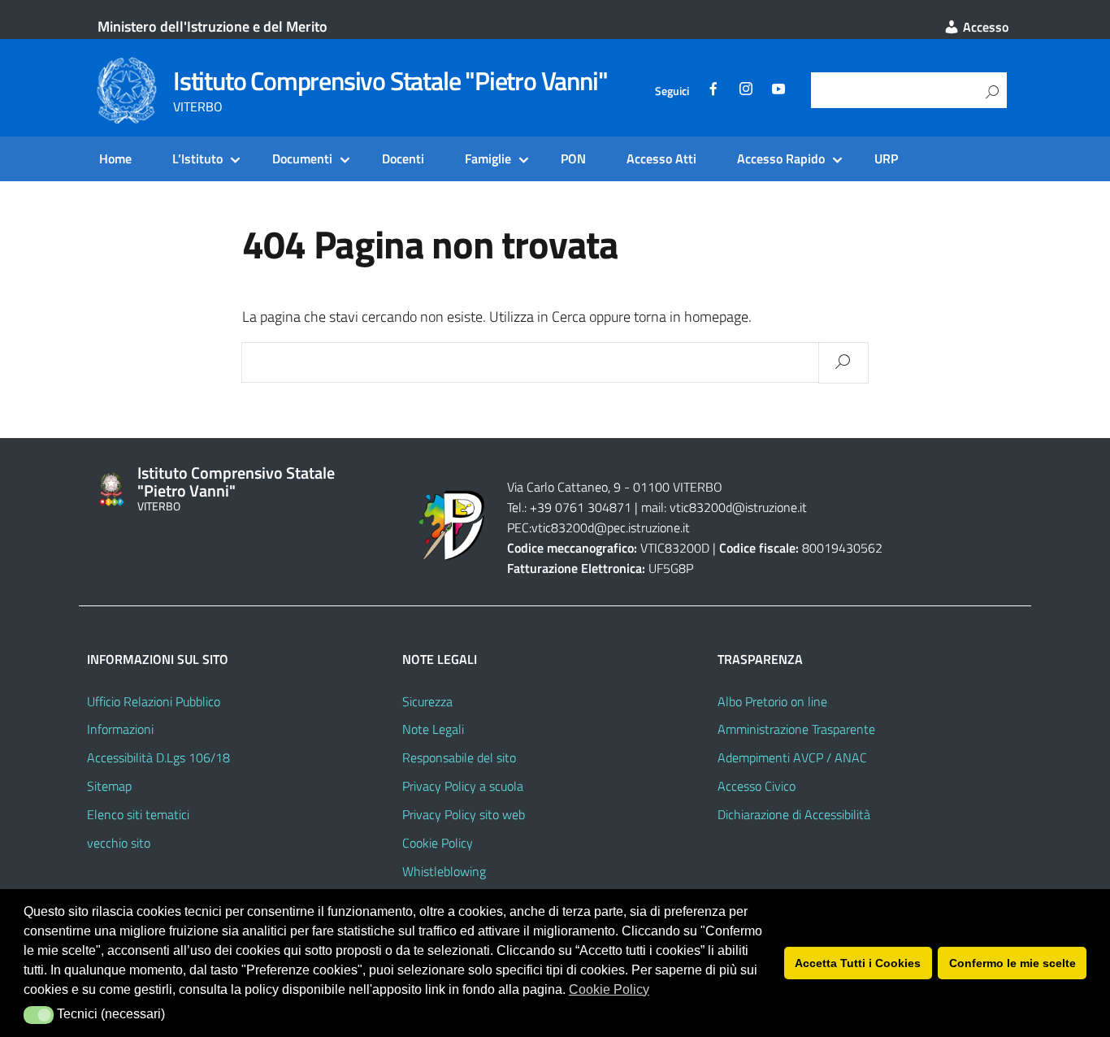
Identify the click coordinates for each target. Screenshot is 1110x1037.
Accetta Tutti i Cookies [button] (858, 963)
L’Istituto (197, 158)
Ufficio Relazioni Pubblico (153, 701)
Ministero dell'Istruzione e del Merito (212, 26)
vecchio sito (118, 843)
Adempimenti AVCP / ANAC (792, 757)
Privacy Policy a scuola (462, 786)
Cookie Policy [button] (609, 989)
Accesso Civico (757, 786)
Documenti (302, 158)
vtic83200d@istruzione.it (736, 507)
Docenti (403, 158)
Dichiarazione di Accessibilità (794, 814)
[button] (39, 1015)
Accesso (984, 27)
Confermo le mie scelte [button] (1012, 963)
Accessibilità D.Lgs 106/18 (158, 757)
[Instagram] (746, 91)
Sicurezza (427, 701)
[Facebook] (713, 91)
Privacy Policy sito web (463, 814)
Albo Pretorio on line (772, 701)
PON (573, 158)
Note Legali (433, 729)
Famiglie (488, 158)
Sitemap (109, 786)
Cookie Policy (437, 843)
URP (886, 158)
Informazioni (120, 729)
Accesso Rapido (781, 158)
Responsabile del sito (459, 757)
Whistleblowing (444, 871)
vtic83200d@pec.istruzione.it (610, 527)
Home (115, 158)
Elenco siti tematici (138, 814)
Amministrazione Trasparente (796, 729)
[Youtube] (778, 91)
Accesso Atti (661, 158)
